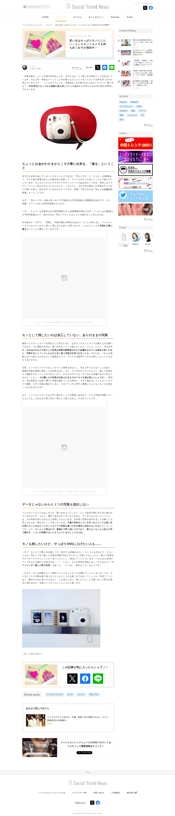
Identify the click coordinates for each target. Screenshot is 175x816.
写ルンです (94, 694)
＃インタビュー (96, 17)
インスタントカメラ (55, 694)
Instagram (134, 102)
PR (142, 115)
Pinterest (123, 102)
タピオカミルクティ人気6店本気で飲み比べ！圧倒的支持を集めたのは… (143, 52)
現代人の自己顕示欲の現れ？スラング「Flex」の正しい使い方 (143, 42)
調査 (133, 111)
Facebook (123, 111)
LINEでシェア (111, 67)
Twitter (139, 106)
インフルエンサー (126, 106)
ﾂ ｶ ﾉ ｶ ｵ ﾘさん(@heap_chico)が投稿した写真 (51, 492)
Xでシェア (97, 67)
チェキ (70, 694)
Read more (75, 68)
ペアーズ (142, 111)
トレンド (81, 694)
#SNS (49, 724)
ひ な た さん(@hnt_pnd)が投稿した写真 (51, 322)
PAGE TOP (87, 772)
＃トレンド (60, 17)
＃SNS (45, 17)
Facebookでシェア (104, 67)
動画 (121, 115)
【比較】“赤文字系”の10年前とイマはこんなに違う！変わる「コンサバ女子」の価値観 (143, 73)
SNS (121, 119)
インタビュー (138, 88)
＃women (115, 17)
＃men (129, 17)
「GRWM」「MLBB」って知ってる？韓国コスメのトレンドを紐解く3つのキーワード (143, 63)
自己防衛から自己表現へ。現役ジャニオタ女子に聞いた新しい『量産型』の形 (143, 83)
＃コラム (77, 17)
